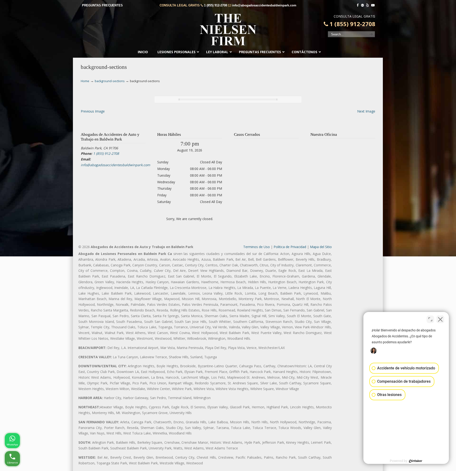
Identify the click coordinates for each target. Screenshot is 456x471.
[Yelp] (368, 5)
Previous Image (93, 111)
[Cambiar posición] (430, 319)
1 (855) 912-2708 (215, 5)
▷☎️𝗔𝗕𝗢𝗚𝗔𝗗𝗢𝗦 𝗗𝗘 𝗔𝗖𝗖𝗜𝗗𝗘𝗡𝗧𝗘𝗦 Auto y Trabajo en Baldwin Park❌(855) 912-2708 (228, 29)
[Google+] (362, 5)
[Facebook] (357, 5)
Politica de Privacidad (290, 247)
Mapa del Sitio (321, 247)
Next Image (366, 111)
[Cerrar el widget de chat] (440, 319)
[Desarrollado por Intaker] (415, 461)
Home (85, 81)
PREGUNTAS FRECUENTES (102, 5)
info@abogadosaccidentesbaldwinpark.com (264, 5)
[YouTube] (372, 5)
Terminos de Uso (256, 247)
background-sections (110, 81)
